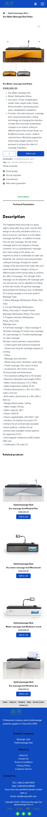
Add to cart (30, 153)
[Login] (35, 4)
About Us (23, 755)
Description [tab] (23, 197)
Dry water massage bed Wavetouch (23, 568)
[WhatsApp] (23, 814)
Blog (29, 702)
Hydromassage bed (24, 159)
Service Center (38, 702)
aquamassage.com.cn (23, 804)
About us (12, 702)
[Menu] (42, 4)
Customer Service (23, 769)
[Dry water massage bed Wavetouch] (23, 540)
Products (21, 702)
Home (5, 702)
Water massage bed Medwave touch (23, 627)
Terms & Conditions (23, 762)
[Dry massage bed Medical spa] (23, 658)
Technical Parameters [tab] (23, 204)
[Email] (29, 814)
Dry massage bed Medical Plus (23, 509)
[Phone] (18, 814)
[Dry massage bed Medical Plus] (23, 481)
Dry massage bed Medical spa (23, 686)
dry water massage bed (20, 162)
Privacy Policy (23, 766)
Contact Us (23, 705)
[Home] (4, 13)
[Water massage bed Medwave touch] (23, 599)
